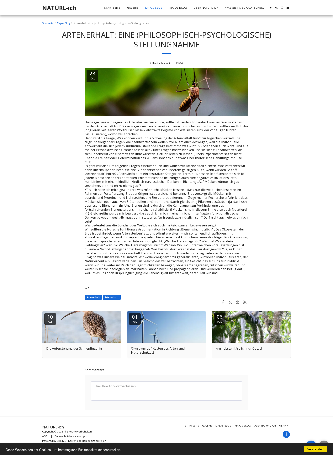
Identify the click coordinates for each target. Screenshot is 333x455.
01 (135, 318)
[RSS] (244, 302)
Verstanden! (315, 449)
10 (50, 318)
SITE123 (61, 440)
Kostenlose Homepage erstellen (87, 440)
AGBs (45, 436)
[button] (270, 7)
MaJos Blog (63, 23)
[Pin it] (237, 302)
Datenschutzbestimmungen (71, 436)
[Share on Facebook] (223, 302)
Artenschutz (112, 297)
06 (220, 318)
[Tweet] (230, 302)
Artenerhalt (93, 297)
